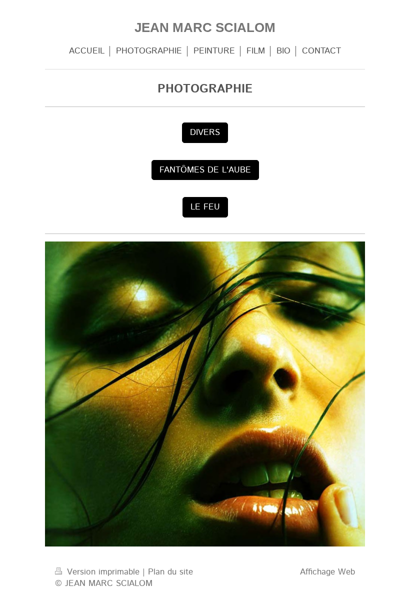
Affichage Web (327, 572)
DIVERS (205, 132)
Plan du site (170, 572)
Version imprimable (103, 572)
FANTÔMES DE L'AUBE (205, 170)
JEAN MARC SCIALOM (205, 27)
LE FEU (205, 207)
